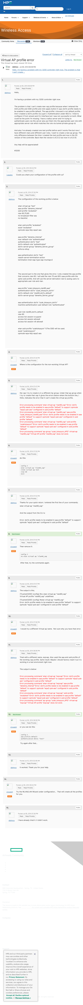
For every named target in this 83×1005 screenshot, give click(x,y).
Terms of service (8, 937)
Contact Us (6, 928)
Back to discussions (11, 55)
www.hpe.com (27, 907)
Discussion (23, 41)
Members (38, 41)
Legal (4, 940)
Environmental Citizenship (11, 931)
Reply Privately (26, 88)
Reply (18, 88)
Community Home (8, 41)
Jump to (73, 60)
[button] (35, 954)
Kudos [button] (78, 79)
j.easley (10, 175)
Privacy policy (7, 934)
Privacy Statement (16, 977)
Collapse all (57, 54)
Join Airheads (69, 16)
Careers (5, 924)
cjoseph (13, 365)
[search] (32, 8)
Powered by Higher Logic (41, 1001)
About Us (5, 921)
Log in (69, 9)
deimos (8, 93)
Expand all (47, 54)
